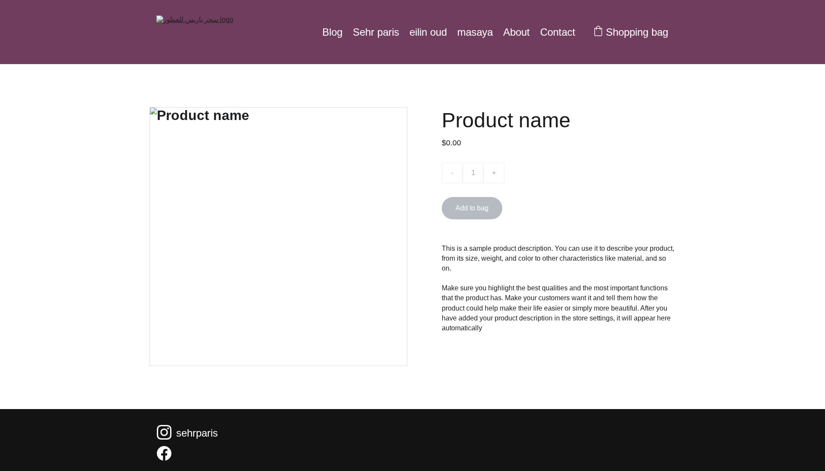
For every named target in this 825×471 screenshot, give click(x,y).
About (516, 32)
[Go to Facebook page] (164, 453)
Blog (332, 32)
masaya (475, 32)
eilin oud (428, 32)
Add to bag (472, 208)
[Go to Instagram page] (164, 432)
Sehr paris (376, 32)
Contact (557, 32)
